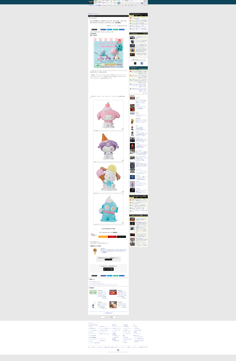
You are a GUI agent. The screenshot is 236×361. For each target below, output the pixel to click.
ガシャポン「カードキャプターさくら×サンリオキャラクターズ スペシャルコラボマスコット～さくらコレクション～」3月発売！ (113, 251)
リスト (99, 29)
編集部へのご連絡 (114, 347)
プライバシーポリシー (122, 347)
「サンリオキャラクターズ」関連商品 (107, 232)
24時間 (136, 15)
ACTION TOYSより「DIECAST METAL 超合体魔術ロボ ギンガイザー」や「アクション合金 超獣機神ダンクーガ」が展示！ (141, 241)
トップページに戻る (108, 317)
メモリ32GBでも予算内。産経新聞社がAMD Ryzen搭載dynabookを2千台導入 (141, 50)
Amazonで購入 (103, 236)
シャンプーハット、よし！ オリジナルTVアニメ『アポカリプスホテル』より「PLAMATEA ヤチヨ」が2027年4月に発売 (141, 185)
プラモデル (104, 5)
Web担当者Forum (92, 328)
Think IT (90, 326)
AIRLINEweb (126, 326)
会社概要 (128, 347)
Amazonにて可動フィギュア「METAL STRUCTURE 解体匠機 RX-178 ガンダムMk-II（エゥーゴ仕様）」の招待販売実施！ (139, 26)
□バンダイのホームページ (95, 281)
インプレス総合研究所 (93, 330)
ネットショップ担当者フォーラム (105, 328)
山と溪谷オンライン (116, 335)
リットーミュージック (117, 326)
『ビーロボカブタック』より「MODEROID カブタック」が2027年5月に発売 (141, 146)
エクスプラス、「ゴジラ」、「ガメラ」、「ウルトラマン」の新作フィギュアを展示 (141, 244)
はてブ (110, 29)
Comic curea (137, 328)
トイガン (114, 5)
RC (118, 5)
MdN (124, 335)
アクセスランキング (136, 14)
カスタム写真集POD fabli (139, 338)
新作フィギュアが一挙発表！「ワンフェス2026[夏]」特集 (139, 216)
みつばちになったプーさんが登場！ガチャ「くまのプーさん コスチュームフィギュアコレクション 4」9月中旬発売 (141, 122)
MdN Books (126, 337)
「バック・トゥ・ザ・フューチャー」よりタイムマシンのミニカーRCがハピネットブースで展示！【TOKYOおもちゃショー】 (141, 173)
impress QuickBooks (138, 330)
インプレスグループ (134, 347)
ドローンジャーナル (92, 333)
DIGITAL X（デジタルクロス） (105, 333)
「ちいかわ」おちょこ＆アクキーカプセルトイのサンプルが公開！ (122, 304)
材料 (132, 5)
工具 (128, 5)
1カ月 (145, 15)
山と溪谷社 (114, 333)
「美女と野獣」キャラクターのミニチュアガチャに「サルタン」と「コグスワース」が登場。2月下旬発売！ (122, 294)
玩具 (125, 5)
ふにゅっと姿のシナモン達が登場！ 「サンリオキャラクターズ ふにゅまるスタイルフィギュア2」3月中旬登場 (102, 294)
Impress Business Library (104, 330)
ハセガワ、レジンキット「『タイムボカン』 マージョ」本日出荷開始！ (141, 107)
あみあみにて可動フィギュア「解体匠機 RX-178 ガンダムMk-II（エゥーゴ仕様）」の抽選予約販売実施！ (139, 29)
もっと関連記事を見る (108, 313)
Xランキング (134, 67)
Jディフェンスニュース (128, 328)
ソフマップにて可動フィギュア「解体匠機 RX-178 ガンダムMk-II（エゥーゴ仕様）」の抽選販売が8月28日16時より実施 (139, 21)
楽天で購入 (112, 236)
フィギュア (110, 5)
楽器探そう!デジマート (117, 328)
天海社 (136, 326)
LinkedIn (122, 29)
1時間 (132, 15)
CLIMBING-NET (116, 337)
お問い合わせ (100, 347)
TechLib (125, 342)
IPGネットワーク (136, 335)
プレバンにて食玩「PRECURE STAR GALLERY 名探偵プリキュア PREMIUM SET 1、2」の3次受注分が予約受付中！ (139, 24)
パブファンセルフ (138, 333)
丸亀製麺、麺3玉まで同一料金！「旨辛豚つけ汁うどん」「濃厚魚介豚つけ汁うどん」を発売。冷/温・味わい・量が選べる (139, 200)
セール (135, 5)
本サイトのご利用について (92, 347)
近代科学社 (114, 339)
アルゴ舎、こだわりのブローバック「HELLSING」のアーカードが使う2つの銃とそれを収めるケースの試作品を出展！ (141, 236)
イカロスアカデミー (127, 333)
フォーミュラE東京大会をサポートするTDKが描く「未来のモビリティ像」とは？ (141, 46)
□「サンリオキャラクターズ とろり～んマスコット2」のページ (103, 284)
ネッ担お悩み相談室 (92, 335)
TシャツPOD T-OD (116, 330)
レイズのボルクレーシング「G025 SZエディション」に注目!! (141, 37)
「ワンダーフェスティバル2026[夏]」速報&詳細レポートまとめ (141, 219)
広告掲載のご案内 (107, 347)
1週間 (141, 15)
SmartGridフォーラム (103, 326)
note (116, 29)
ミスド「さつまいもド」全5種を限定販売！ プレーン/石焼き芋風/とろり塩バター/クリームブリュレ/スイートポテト (139, 206)
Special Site (134, 33)
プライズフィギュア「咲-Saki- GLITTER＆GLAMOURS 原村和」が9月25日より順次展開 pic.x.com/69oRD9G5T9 (140, 85)
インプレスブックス (103, 338)
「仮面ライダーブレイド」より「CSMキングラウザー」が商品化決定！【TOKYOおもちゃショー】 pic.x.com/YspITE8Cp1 (139, 80)
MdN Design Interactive (128, 339)
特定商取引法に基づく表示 (143, 347)
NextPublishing (102, 340)
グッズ (122, 5)
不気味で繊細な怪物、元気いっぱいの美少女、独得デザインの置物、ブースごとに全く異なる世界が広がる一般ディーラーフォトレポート (141, 225)
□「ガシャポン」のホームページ (96, 283)
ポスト (95, 29)
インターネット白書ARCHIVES (94, 342)
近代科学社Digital (116, 340)
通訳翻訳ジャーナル (127, 330)
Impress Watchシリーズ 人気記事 (139, 196)
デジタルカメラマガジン (93, 339)
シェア (104, 29)
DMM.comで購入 (121, 236)
